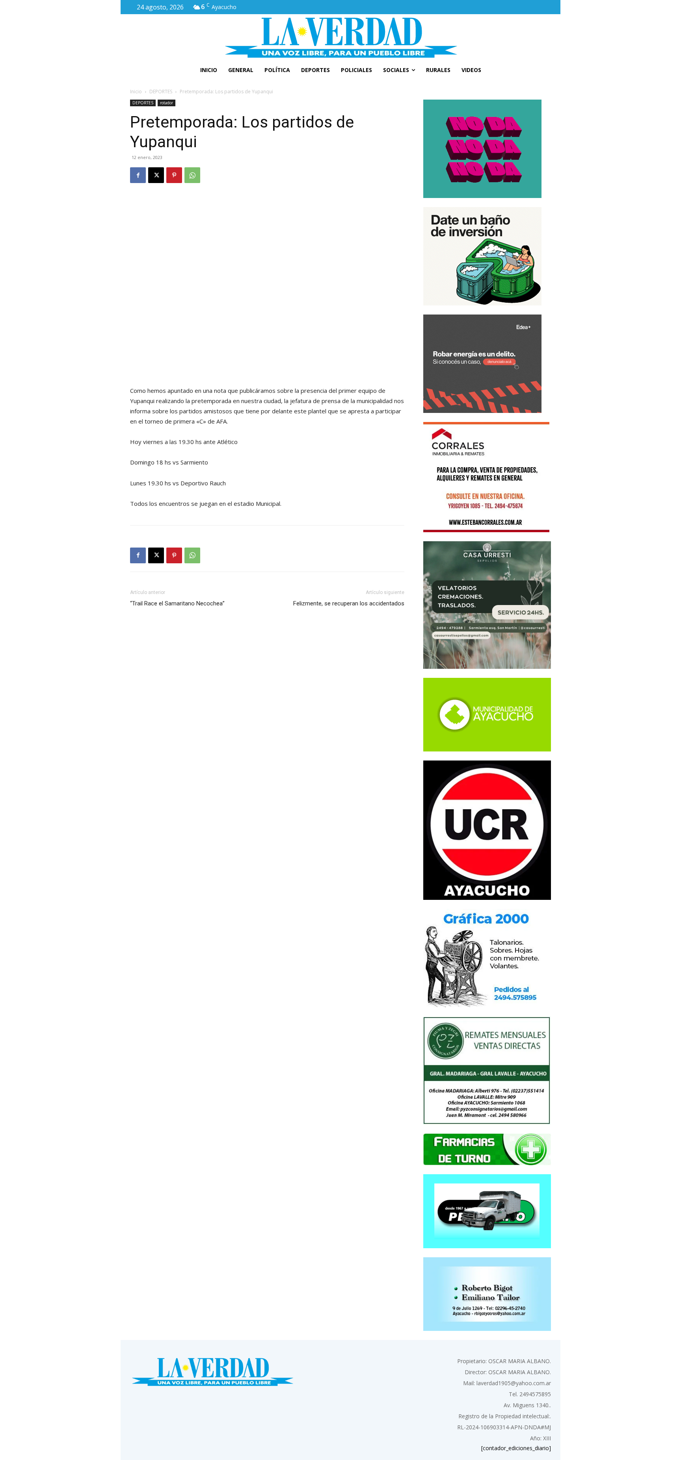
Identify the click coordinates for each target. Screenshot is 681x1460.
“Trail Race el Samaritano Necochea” (177, 603)
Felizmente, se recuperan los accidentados (348, 603)
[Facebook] (138, 175)
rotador (166, 102)
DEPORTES (160, 91)
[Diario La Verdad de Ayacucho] (340, 37)
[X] (156, 175)
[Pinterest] (174, 175)
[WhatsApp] (192, 175)
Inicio (136, 91)
